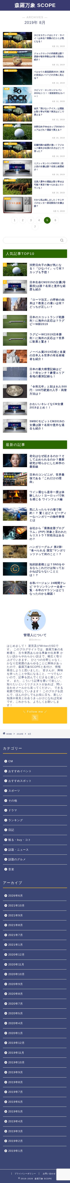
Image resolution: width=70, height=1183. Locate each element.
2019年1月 (15, 1150)
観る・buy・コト (19, 839)
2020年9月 (15, 984)
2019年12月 (16, 1042)
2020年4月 (15, 1023)
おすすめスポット (20, 780)
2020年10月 (16, 974)
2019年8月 (15, 1082)
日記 (11, 829)
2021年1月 (15, 944)
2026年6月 (15, 895)
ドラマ (12, 810)
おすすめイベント (20, 771)
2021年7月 (15, 935)
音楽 (11, 869)
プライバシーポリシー (25, 1174)
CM (10, 761)
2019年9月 (15, 1072)
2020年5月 (15, 1013)
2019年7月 (15, 1091)
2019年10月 (16, 1062)
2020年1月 (15, 1033)
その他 (12, 800)
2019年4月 (15, 1121)
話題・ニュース (18, 849)
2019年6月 (15, 1101)
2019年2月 (15, 1141)
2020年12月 (16, 954)
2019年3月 (15, 1131)
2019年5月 (15, 1111)
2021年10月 (16, 905)
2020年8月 (15, 993)
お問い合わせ (49, 1174)
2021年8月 (15, 925)
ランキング (15, 820)
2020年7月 (15, 1003)
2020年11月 (16, 964)
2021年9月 (15, 915)
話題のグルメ (17, 859)
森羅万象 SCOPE (35, 5)
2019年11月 (16, 1052)
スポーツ (14, 790)
